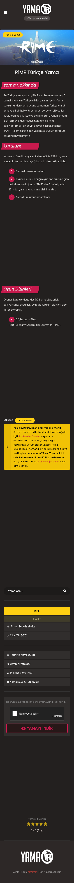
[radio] (28, 824)
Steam (37, 618)
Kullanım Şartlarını (48, 461)
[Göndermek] (65, 591)
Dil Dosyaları (25, 420)
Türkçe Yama (12, 35)
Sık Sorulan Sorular (29, 436)
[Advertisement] (37, 242)
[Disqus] (37, 526)
